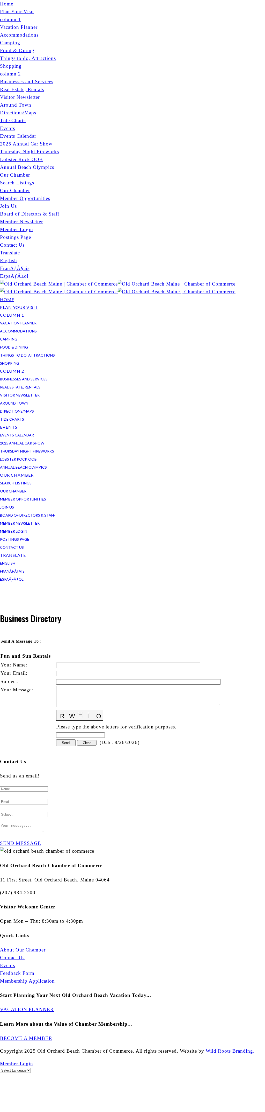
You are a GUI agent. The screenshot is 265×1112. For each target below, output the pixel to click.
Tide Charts (13, 120)
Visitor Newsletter (20, 97)
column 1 (10, 19)
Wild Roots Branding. (230, 1051)
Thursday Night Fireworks (29, 151)
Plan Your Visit (17, 11)
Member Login (16, 229)
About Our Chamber (23, 950)
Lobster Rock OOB (21, 159)
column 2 (10, 74)
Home (6, 3)
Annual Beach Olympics (27, 167)
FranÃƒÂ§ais (15, 268)
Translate (10, 252)
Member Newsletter (21, 221)
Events (7, 128)
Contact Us (12, 245)
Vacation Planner (19, 27)
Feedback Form (17, 973)
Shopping (11, 66)
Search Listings (17, 182)
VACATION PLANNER (27, 1009)
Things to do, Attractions (28, 58)
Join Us (8, 206)
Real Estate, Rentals (22, 89)
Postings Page (15, 237)
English (8, 260)
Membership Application (27, 981)
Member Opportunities (25, 198)
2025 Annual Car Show (26, 144)
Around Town (15, 105)
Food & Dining (17, 50)
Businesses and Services (26, 81)
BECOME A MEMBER (26, 1038)
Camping (10, 42)
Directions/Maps (18, 112)
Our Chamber (15, 175)
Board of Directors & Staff (29, 214)
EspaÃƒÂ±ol (14, 276)
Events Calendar (18, 136)
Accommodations (19, 35)
